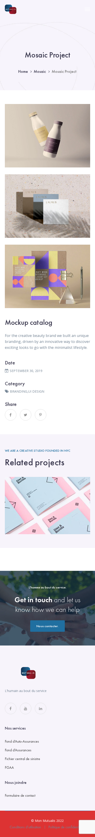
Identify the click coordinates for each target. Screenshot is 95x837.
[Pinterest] (40, 415)
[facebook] (10, 708)
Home (23, 71)
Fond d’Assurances (18, 750)
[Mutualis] (10, 8)
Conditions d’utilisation (25, 827)
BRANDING (18, 391)
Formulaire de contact (20, 795)
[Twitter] (25, 415)
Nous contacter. (47, 626)
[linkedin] (40, 708)
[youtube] (25, 708)
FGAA (9, 767)
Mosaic (40, 71)
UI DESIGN (36, 391)
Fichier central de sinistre (22, 758)
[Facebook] (10, 415)
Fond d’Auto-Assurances (22, 741)
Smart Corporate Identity (47, 505)
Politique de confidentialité (66, 827)
